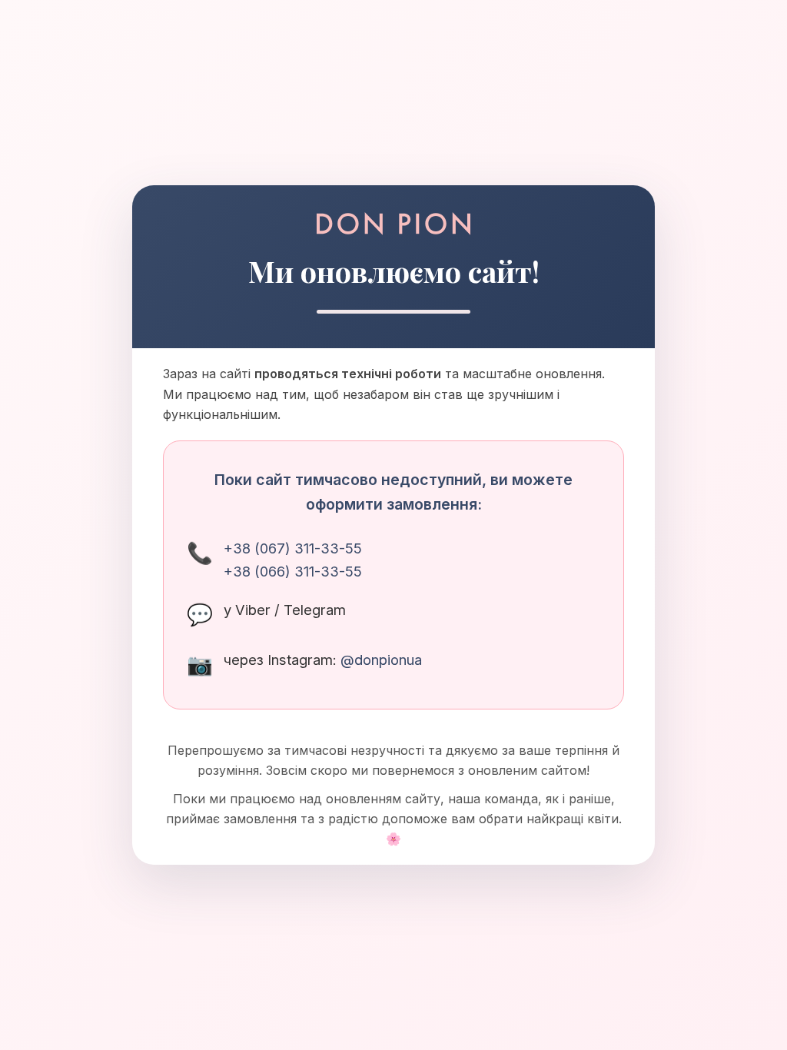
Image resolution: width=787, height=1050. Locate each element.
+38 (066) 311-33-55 (293, 571)
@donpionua (381, 659)
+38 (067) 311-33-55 (293, 548)
